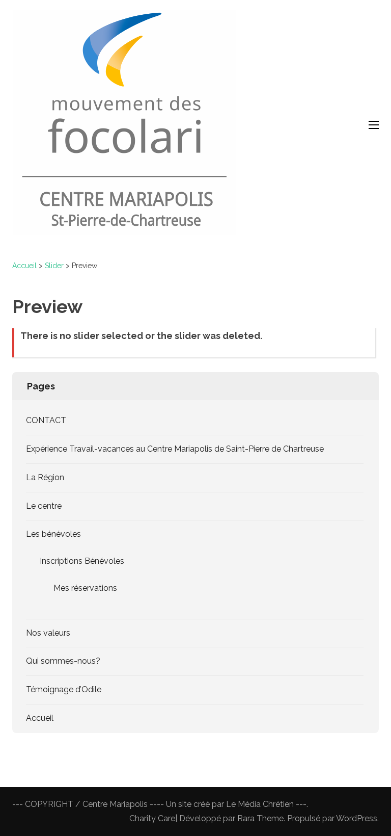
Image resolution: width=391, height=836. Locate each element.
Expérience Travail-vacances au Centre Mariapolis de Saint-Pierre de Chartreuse (175, 449)
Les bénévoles (53, 534)
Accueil (24, 266)
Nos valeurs (48, 633)
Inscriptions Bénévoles (82, 561)
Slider (54, 266)
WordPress (356, 818)
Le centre (44, 506)
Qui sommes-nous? (63, 661)
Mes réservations (85, 588)
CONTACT (46, 420)
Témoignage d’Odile (63, 689)
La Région (45, 477)
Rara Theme (260, 818)
